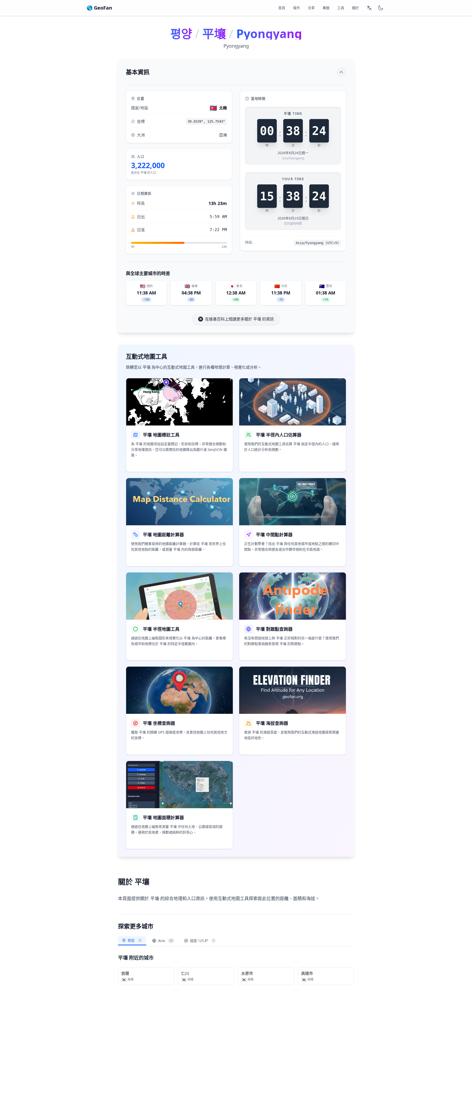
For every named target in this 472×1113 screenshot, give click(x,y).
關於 (355, 7)
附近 (134, 940)
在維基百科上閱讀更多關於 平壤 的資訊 (239, 319)
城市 (296, 7)
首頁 (281, 7)
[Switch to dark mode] (380, 8)
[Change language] (369, 7)
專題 (326, 7)
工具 (340, 7)
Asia (165, 940)
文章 (311, 7)
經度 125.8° (202, 940)
